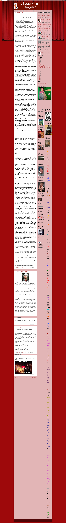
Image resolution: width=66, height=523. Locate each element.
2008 (39, 77)
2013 (39, 72)
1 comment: (26, 352)
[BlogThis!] (31, 324)
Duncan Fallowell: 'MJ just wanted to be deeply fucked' (44, 45)
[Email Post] (28, 267)
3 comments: (26, 267)
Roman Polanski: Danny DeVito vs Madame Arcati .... (44, 28)
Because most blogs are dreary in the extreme (22, 327)
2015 (39, 63)
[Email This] (30, 267)
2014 (39, 71)
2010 (39, 75)
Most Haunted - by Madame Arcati (20, 356)
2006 (39, 79)
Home (26, 377)
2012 (39, 73)
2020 (39, 59)
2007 (39, 78)
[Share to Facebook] (32, 267)
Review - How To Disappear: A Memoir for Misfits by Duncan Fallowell (45, 41)
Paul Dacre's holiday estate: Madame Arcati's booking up (45, 32)
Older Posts (34, 377)
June (40, 64)
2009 (39, 76)
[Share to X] (31, 267)
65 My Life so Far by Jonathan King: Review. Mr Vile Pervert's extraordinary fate (45, 20)
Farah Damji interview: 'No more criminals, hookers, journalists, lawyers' (45, 52)
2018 (39, 60)
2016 (39, 62)
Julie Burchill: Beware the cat (19, 12)
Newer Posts (17, 377)
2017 (39, 61)
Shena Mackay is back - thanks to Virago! (21, 271)
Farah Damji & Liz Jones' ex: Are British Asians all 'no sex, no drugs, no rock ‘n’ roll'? (44, 24)
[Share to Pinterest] (33, 267)
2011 (39, 74)
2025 (39, 58)
